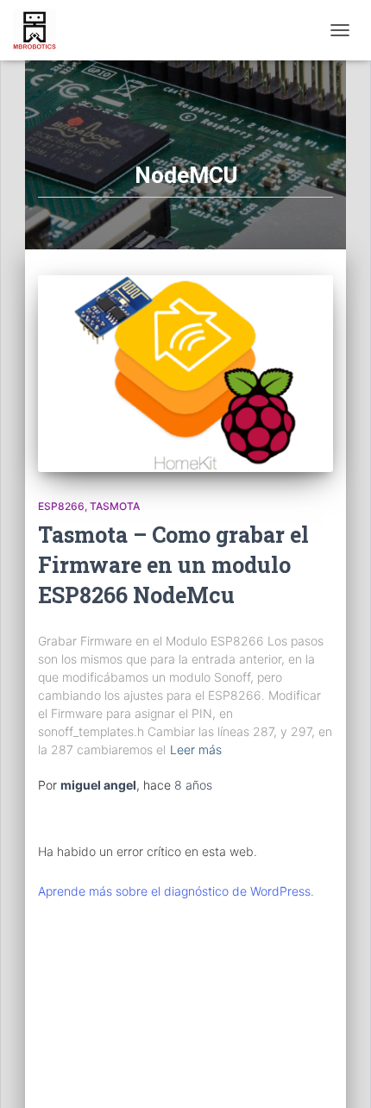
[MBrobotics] (41, 30)
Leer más (196, 749)
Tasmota (115, 506)
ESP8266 (61, 506)
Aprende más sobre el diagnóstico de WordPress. (176, 891)
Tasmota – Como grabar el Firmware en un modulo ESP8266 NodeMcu (173, 564)
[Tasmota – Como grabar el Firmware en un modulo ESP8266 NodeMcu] (185, 373)
